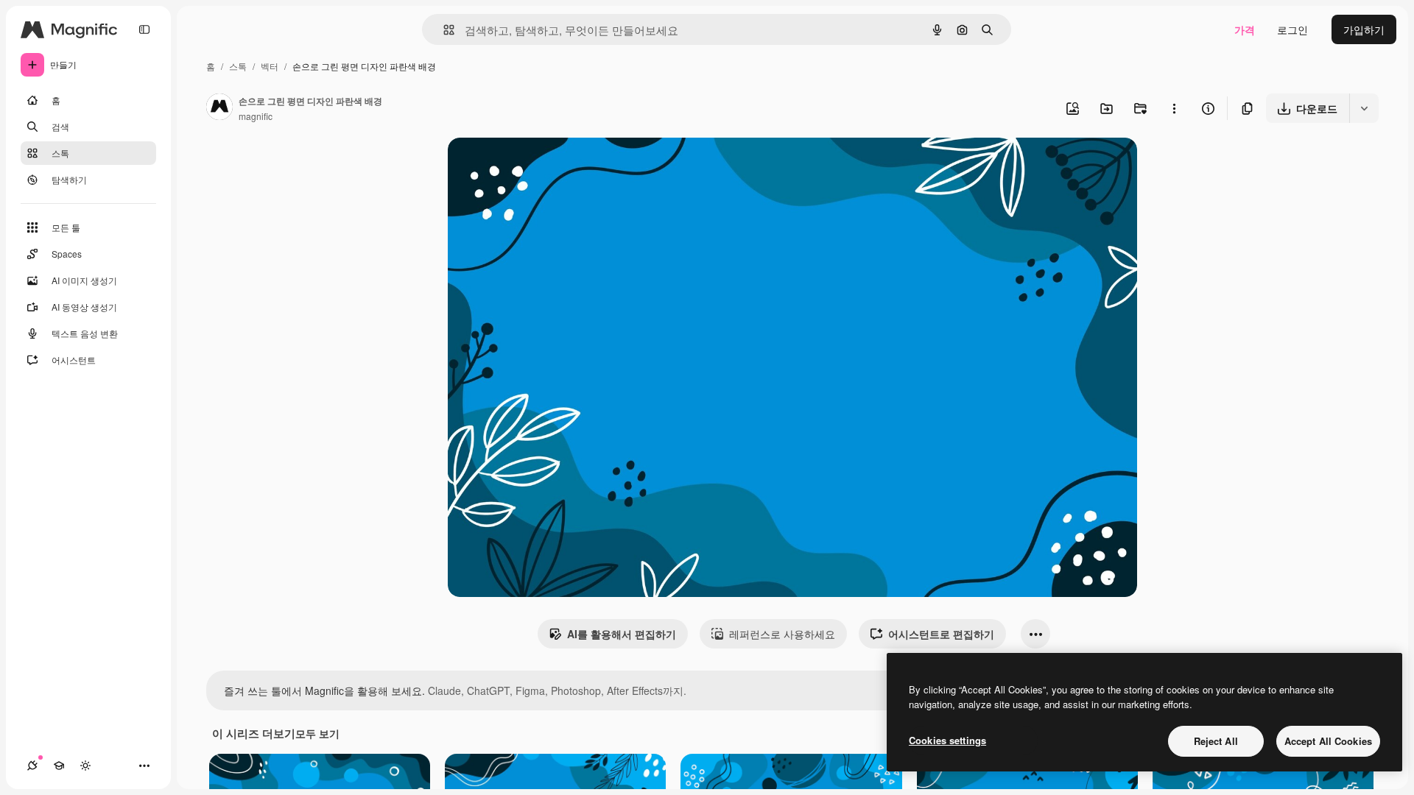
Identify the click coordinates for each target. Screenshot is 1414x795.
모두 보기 (317, 733)
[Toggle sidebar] (144, 29)
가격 (1244, 29)
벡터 (269, 66)
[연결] (32, 765)
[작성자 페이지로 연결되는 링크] (219, 108)
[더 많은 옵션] (1174, 108)
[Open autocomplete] (443, 29)
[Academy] (59, 765)
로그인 (1292, 29)
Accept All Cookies (1328, 741)
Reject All (1216, 741)
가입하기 (1364, 29)
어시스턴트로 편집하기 (941, 633)
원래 (532, 166)
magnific (255, 116)
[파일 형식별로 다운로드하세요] (1364, 108)
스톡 (238, 66)
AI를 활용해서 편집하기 (621, 633)
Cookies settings (947, 740)
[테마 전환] (85, 765)
